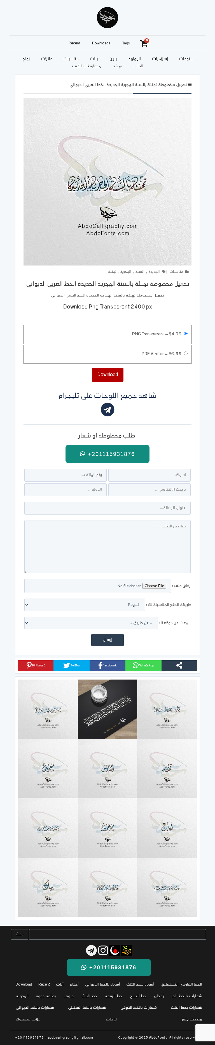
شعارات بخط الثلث (186, 1008)
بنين (113, 59)
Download (24, 984)
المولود (134, 59)
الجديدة (154, 272)
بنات (94, 59)
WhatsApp (146, 665)
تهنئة (117, 66)
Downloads (101, 43)
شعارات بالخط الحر (186, 996)
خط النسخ (138, 996)
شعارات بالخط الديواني (35, 1008)
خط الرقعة (114, 996)
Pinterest (38, 665)
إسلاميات (160, 59)
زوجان (159, 996)
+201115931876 (110, 454)
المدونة (22, 996)
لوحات (111, 1019)
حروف (69, 996)
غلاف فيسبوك (28, 1019)
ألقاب (138, 66)
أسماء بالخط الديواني (102, 984)
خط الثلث (89, 996)
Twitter (75, 665)
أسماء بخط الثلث (140, 984)
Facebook (109, 665)
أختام (74, 984)
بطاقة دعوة (46, 996)
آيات (60, 984)
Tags (126, 43)
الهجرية (125, 272)
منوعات (186, 59)
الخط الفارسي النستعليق (181, 984)
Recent (74, 43)
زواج (26, 59)
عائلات (46, 59)
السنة (139, 272)
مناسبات (71, 59)
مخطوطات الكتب (86, 66)
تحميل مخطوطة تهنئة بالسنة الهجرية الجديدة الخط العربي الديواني (128, 85)
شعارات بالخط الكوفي (138, 1008)
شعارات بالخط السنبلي (87, 1008)
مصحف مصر (192, 1019)
